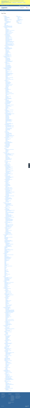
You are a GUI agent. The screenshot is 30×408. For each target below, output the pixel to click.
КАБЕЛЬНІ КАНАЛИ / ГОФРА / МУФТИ (9, 224)
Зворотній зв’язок (19, 23)
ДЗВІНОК (7, 208)
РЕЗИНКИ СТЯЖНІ (7, 139)
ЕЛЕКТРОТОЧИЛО (6, 238)
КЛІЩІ (6, 363)
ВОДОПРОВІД (6, 57)
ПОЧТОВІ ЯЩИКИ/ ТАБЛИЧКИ (9, 193)
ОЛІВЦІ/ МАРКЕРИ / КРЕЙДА (8, 31)
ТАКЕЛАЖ (7, 140)
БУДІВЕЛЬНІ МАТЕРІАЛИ (7, 68)
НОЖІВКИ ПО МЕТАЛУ (8, 354)
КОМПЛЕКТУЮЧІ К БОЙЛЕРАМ (9, 372)
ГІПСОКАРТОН (7, 71)
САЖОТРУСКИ (6, 287)
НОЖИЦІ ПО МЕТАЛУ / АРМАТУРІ (8, 350)
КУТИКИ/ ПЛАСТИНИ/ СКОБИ (9, 128)
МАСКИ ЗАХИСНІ (7, 50)
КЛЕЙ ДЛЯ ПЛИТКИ (8, 83)
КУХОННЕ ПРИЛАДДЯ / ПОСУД (8, 165)
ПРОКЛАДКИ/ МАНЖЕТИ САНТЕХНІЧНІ (9, 379)
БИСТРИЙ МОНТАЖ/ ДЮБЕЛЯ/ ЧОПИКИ (10, 125)
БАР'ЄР (6, 211)
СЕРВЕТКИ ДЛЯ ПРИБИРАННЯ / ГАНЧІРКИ (10, 310)
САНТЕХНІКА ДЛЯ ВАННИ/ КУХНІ (6, 370)
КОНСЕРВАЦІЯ (7, 168)
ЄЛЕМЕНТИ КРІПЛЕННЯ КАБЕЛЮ (9, 222)
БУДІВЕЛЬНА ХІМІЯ (6, 88)
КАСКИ (6, 49)
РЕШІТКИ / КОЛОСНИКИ (7, 286)
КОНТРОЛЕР (7, 213)
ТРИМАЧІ (7, 342)
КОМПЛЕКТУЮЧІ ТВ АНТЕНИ (9, 233)
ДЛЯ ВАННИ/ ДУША (8, 374)
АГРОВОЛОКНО (7, 199)
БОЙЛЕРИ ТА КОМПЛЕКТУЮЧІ (8, 371)
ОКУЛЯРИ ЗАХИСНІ (8, 51)
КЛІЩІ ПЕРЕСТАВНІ (7, 364)
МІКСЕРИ (7, 302)
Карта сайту (2, 397)
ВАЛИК (6, 329)
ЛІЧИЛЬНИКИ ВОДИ (8, 58)
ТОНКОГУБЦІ (7, 366)
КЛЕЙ (6, 95)
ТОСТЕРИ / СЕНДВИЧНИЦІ (8, 305)
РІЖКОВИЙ (7, 338)
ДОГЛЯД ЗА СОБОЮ (7, 290)
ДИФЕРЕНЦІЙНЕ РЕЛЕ (8, 204)
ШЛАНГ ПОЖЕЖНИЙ (8, 144)
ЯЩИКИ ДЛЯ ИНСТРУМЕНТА (8, 55)
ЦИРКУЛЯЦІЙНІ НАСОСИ (7, 280)
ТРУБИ (6, 109)
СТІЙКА (5, 274)
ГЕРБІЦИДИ (7, 174)
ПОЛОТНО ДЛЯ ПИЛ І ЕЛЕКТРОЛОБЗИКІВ (10, 41)
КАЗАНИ (6, 155)
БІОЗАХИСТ (7, 90)
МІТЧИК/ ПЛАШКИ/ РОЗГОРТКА (9, 39)
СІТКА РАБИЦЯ (7, 147)
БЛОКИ (6, 70)
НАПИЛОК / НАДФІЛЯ (8, 349)
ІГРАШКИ (7, 162)
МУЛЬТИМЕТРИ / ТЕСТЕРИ (8, 214)
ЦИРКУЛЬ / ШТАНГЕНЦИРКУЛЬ (9, 33)
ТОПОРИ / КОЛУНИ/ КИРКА (7, 359)
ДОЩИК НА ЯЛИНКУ (8, 182)
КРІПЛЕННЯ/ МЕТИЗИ (7, 124)
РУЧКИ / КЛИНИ (7, 346)
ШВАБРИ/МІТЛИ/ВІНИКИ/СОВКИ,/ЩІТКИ (10, 311)
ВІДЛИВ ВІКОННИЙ (8, 103)
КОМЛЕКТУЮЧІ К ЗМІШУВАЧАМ (9, 376)
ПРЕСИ (6, 304)
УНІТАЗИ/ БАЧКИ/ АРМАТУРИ (9, 66)
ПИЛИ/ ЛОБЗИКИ (6, 351)
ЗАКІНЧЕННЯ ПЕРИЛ (7, 260)
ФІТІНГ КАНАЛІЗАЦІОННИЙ (8, 67)
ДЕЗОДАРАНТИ (7, 314)
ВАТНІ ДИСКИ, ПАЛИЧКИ (8, 313)
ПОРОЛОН (7, 151)
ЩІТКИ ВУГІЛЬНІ (7, 47)
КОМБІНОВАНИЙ (7, 337)
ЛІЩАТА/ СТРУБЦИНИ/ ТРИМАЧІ (8, 340)
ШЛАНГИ (7, 239)
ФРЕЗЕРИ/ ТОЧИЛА (6, 252)
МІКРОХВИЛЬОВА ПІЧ (8, 301)
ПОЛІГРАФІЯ (7, 183)
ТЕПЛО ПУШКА (7, 296)
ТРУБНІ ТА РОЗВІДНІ (8, 339)
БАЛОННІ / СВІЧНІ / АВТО (8, 335)
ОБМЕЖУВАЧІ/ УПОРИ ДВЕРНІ (9, 121)
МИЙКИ (5, 380)
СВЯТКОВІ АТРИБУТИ (7, 181)
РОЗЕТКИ (7, 221)
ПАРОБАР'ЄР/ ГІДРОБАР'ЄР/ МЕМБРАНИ (8, 142)
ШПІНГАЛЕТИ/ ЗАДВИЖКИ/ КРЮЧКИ (9, 123)
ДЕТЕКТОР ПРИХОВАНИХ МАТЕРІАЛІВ (9, 212)
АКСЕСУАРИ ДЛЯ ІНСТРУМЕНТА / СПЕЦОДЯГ (7, 26)
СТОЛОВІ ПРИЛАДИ (8, 171)
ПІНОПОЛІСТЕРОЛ (7, 150)
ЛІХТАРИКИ (7, 229)
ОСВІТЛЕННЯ (6, 227)
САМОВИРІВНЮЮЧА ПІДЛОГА (9, 85)
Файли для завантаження (20, 19)
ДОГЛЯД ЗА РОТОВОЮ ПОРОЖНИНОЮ (10, 319)
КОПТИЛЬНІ (7, 156)
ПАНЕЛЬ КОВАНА (6, 269)
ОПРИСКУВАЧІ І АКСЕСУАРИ (8, 177)
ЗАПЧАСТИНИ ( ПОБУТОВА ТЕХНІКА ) (8, 293)
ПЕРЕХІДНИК (7, 107)
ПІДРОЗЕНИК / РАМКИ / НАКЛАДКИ (9, 220)
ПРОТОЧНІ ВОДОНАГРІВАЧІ (8, 377)
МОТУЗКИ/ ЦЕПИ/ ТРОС (7, 137)
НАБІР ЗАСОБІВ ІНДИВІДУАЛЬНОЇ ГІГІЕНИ (10, 320)
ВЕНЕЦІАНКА (6, 255)
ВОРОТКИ (7, 332)
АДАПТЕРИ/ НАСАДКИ (8, 35)
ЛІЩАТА (6, 341)
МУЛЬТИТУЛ (6, 347)
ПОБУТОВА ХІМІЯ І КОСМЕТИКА (6, 307)
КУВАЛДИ (7, 344)
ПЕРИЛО (5, 270)
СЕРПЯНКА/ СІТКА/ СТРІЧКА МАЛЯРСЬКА (10, 43)
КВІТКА (5, 262)
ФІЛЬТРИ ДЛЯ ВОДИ (8, 60)
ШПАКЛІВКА (7, 87)
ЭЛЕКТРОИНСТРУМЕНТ (8, 306)
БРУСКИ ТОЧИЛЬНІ (8, 166)
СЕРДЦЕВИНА (6, 273)
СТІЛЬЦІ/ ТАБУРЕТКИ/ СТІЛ (8, 159)
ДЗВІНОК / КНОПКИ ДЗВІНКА (7, 207)
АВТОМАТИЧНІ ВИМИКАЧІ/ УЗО (8, 203)
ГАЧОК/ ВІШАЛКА (7, 132)
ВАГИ (6, 28)
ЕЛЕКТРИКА (4, 202)
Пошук (17, 21)
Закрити (27, 2)
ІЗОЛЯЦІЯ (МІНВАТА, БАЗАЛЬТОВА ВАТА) (10, 149)
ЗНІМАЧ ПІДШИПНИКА (8, 362)
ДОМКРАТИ (6, 20)
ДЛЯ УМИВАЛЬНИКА (8, 375)
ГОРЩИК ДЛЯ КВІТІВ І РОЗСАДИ (9, 189)
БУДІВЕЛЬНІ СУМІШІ (7, 80)
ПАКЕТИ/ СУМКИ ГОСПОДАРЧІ (9, 187)
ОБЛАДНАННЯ (7, 180)
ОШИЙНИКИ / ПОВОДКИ (8, 197)
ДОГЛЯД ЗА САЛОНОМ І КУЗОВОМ (8, 19)
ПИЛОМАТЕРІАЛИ (7, 75)
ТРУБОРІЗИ (7, 357)
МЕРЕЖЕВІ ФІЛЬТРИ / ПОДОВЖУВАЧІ (9, 219)
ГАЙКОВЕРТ (6, 235)
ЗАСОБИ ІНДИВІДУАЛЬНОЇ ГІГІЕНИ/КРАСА (9, 312)
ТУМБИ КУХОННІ (7, 194)
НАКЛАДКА (6, 267)
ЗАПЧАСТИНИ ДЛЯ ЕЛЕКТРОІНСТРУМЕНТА (9, 45)
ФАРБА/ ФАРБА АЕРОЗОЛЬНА (9, 98)
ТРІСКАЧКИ (7, 333)
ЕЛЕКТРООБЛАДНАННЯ (7, 209)
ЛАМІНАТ (7, 72)
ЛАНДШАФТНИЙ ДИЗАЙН (8, 161)
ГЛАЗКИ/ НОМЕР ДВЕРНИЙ (8, 114)
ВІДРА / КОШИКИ (7, 308)
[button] (3, 5)
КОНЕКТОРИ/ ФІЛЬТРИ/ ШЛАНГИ (8, 240)
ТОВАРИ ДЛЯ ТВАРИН (7, 196)
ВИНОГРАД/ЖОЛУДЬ (7, 256)
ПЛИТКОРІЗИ (7, 356)
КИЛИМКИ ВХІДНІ (7, 191)
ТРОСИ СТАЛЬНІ (7, 141)
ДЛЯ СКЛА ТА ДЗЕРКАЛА (8, 323)
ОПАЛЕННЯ (4, 276)
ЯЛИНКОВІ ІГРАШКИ (8, 184)
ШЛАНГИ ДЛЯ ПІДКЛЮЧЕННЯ (9, 61)
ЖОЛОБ (6, 104)
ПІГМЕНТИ (7, 96)
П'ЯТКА (5, 268)
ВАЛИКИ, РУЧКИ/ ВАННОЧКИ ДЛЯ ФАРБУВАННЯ (9, 328)
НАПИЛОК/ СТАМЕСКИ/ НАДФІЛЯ (8, 348)
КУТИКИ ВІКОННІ (7, 118)
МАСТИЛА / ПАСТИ (8, 40)
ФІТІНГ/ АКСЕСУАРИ (8, 178)
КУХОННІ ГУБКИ (7, 309)
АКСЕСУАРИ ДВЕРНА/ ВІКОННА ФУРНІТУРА (10, 113)
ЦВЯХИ (6, 130)
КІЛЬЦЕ (5, 261)
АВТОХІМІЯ (6, 16)
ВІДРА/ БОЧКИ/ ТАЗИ (8, 185)
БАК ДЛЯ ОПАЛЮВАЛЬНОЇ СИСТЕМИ (8, 277)
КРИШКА (5, 264)
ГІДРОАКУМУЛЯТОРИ (8, 176)
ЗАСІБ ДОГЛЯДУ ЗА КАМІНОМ (8, 283)
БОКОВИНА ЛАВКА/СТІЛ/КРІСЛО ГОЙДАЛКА (9, 254)
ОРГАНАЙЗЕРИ (7, 54)
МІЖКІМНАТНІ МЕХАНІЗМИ (8, 119)
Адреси (18, 18)
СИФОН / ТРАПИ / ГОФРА (8, 65)
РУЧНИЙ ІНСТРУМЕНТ (5, 325)
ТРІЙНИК (7, 108)
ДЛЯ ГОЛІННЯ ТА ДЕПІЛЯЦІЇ (8, 316)
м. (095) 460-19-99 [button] (17, 395)
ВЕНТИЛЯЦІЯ (6, 99)
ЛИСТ (5, 266)
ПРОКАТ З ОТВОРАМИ (7, 271)
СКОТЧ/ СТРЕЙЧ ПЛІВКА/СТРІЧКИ (9, 188)
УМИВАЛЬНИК (7, 389)
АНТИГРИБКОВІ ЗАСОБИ (8, 89)
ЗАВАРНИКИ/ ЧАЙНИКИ (8, 167)
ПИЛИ (5, 248)
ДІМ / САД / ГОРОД (5, 152)
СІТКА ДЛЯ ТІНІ (7, 201)
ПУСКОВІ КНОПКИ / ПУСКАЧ (8, 216)
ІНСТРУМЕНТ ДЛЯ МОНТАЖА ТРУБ (8, 56)
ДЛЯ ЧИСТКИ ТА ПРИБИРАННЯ (9, 324)
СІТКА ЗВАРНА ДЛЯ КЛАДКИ (7, 145)
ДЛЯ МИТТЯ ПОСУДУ (8, 322)
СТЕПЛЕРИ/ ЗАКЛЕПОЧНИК (7, 358)
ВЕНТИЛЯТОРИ (7, 100)
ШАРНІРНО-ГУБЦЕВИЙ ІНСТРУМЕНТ (8, 360)
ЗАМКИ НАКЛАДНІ (7, 117)
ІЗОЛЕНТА (7, 223)
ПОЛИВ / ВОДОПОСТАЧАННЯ (7, 175)
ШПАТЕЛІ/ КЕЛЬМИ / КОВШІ (7, 367)
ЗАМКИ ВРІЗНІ (7, 115)
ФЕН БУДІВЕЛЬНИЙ (6, 251)
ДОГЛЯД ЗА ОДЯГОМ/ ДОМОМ (8, 288)
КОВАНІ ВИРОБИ (5, 253)
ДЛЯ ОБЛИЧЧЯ (7, 317)
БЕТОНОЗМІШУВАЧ (8, 243)
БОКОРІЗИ (7, 361)
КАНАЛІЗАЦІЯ (6, 62)
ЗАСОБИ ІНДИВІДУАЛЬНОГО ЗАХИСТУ (8, 48)
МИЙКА (5, 24)
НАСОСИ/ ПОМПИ (6, 25)
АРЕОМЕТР (6, 18)
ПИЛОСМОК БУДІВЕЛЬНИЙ (8, 245)
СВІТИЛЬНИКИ (7, 231)
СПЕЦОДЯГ (7, 53)
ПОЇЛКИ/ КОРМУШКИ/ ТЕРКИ (9, 198)
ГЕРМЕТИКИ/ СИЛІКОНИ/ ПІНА (9, 92)
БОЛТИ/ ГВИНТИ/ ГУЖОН (8, 126)
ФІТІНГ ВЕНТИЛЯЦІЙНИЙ (8, 102)
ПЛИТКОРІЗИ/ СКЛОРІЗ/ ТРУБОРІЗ (8, 355)
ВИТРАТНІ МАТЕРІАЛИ (7, 34)
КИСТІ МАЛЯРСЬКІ (6, 334)
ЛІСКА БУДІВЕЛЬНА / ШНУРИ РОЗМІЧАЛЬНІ (10, 30)
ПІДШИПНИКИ (7, 46)
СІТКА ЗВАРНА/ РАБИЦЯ (7, 146)
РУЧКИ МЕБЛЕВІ (7, 136)
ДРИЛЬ (5, 236)
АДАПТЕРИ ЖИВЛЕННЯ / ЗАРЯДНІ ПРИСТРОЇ (10, 210)
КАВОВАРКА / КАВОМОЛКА (8, 300)
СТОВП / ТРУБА (6, 275)
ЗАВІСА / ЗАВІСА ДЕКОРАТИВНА (8, 258)
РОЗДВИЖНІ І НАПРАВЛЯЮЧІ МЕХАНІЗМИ (10, 135)
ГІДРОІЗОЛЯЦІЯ (7, 91)
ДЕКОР (5, 160)
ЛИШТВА (7, 112)
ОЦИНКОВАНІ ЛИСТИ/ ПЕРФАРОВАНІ (9, 73)
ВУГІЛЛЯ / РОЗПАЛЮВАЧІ (8, 154)
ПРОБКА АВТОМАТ (7, 206)
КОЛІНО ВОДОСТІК (8, 105)
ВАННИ (6, 382)
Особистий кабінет (18, 16)
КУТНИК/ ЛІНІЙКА (7, 29)
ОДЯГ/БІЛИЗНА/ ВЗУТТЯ (8, 192)
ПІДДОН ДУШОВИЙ (8, 385)
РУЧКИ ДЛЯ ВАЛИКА (8, 330)
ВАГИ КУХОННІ (7, 298)
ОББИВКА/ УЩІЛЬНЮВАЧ (8, 120)
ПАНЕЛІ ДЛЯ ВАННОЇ (8, 386)
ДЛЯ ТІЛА (7, 318)
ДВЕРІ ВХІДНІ (7, 110)
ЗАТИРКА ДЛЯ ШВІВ (8, 81)
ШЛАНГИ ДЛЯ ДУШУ (8, 387)
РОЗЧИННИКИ (7, 97)
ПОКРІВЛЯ (7, 76)
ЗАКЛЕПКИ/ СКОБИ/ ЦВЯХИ (8, 36)
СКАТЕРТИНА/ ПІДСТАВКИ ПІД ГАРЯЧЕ (9, 170)
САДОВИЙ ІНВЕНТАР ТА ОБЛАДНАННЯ (8, 179)
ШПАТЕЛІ (7, 369)
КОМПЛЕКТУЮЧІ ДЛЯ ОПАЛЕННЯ (8, 278)
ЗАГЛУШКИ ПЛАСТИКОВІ (7, 259)
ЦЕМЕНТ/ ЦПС (7, 86)
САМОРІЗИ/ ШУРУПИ (8, 129)
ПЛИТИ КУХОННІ (7, 303)
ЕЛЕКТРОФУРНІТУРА (7, 217)
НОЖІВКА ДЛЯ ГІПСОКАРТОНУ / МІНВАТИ (10, 352)
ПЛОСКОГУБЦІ (7, 365)
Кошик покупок (18, 20)
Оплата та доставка (3, 395)
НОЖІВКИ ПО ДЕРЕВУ (8, 353)
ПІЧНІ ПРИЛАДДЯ (6, 285)
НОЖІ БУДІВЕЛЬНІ (7, 327)
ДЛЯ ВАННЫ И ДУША (8, 315)
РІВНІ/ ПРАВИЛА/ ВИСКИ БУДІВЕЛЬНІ (9, 32)
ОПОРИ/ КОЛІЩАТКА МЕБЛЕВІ (9, 133)
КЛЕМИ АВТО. (6, 23)
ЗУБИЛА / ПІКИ (7, 37)
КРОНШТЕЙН (6, 265)
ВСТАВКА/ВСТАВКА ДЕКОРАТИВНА (8, 257)
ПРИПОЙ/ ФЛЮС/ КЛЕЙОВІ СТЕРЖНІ (9, 42)
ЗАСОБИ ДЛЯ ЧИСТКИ (8, 63)
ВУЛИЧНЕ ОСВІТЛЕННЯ (8, 228)
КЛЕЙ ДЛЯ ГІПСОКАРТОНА (8, 82)
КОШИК (5, 263)
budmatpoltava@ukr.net (18, 396)
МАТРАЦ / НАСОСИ (7, 157)
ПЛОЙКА (7, 291)
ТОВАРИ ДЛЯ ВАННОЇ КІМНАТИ (8, 381)
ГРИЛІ (6, 299)
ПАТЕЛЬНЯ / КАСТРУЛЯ (8, 169)
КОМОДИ (7, 186)
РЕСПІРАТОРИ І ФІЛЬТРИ (8, 52)
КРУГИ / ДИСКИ (7, 38)
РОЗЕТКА (5, 272)
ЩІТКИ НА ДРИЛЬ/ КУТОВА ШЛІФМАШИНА (10, 44)
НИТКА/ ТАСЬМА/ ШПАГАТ (8, 138)
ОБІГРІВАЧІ (7, 295)
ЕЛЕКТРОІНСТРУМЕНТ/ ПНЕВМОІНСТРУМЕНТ (7, 234)
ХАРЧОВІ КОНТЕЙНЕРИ (8, 173)
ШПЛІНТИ (7, 131)
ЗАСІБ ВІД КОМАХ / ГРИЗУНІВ (7, 164)
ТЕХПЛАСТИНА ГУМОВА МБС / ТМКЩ (9, 79)
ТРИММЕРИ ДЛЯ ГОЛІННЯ (8, 292)
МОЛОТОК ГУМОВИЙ (8, 345)
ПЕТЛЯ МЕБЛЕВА (7, 134)
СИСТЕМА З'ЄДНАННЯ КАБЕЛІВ (9, 226)
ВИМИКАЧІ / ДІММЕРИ (8, 218)
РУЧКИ (6, 122)
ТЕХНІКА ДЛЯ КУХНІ (6, 297)
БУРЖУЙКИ (6, 281)
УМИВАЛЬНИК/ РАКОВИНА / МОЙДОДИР (9, 388)
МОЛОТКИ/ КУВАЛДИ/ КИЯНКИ (8, 343)
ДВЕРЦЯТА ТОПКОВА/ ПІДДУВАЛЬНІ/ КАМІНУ (9, 282)
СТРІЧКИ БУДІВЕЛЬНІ (8, 78)
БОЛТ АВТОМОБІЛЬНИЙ (8, 21)
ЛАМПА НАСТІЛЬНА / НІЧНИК (9, 230)
